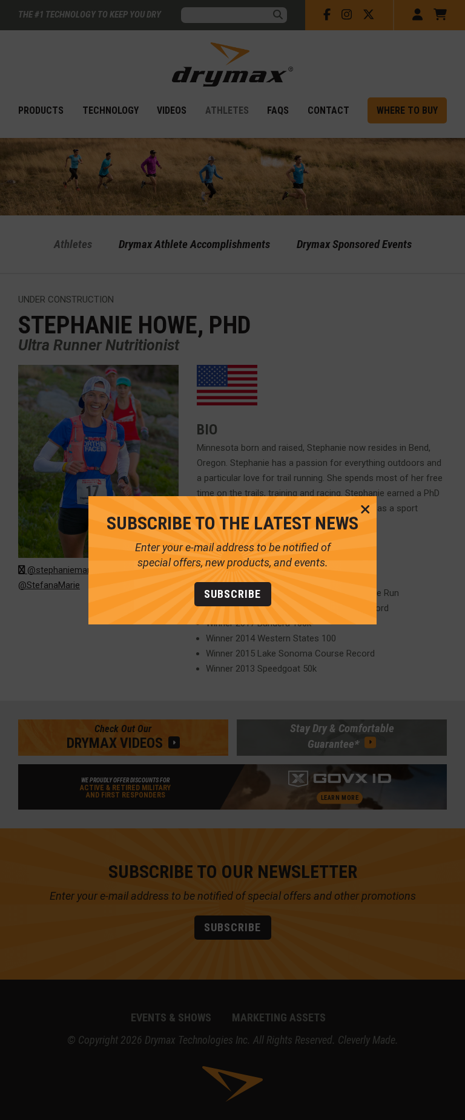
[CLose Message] (365, 510)
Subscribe (232, 594)
